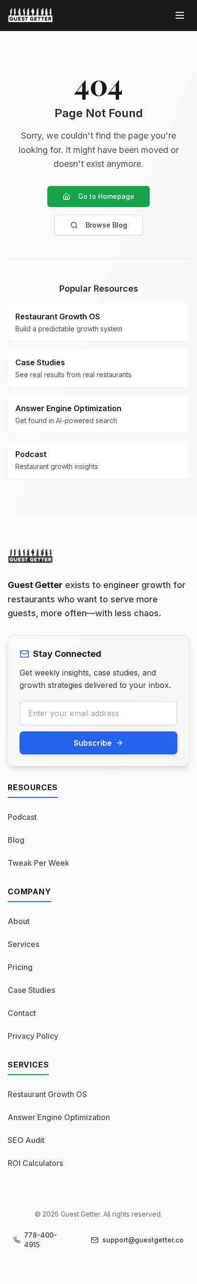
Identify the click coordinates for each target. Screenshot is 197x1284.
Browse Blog (106, 225)
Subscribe (93, 743)
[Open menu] (179, 15)
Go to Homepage (106, 196)
